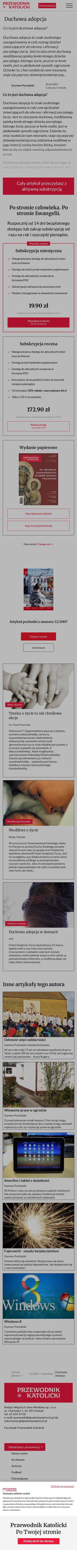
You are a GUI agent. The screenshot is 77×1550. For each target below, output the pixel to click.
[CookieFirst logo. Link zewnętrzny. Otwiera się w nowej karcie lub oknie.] (9, 1489)
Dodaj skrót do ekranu (38, 1541)
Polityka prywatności (62, 1486)
